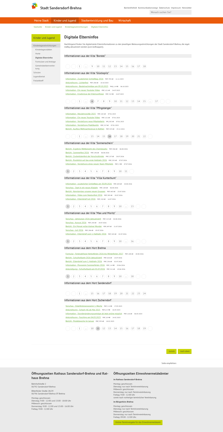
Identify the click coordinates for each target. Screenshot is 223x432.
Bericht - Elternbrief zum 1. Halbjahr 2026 (84, 261)
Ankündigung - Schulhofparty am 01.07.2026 (85, 269)
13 (115, 66)
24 (144, 293)
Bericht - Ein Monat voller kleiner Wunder (84, 226)
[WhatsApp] (188, 363)
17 (138, 66)
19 (127, 136)
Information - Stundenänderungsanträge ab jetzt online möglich (94, 313)
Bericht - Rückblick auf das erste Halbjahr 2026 (86, 160)
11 (103, 66)
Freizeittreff (38, 80)
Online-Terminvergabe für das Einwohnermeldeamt (138, 422)
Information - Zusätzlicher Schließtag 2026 (84, 78)
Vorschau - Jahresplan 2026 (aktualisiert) (83, 218)
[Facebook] (182, 363)
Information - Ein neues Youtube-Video (83, 90)
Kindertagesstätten (43, 49)
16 (133, 66)
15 (127, 66)
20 (133, 136)
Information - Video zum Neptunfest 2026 (84, 195)
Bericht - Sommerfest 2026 (77, 152)
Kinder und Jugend (65, 20)
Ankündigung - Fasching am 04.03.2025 (83, 317)
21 (138, 136)
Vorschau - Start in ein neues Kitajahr (82, 187)
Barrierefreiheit (130, 7)
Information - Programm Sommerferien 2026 (85, 265)
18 (144, 66)
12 (109, 66)
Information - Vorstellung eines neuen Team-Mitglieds (89, 164)
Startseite (38, 27)
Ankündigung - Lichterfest (77, 82)
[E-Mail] (185, 363)
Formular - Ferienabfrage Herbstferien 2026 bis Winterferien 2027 (94, 253)
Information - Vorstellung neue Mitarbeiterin (85, 121)
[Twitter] (179, 363)
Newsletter (187, 7)
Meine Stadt (41, 20)
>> (168, 101)
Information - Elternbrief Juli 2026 (80, 199)
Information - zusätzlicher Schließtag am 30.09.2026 (89, 183)
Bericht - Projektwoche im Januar (80, 321)
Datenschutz (164, 7)
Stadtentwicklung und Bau (97, 20)
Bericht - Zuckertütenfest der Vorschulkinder (85, 156)
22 (144, 136)
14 (121, 66)
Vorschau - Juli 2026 (74, 230)
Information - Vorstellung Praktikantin (82, 125)
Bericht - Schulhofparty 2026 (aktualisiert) (84, 257)
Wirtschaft (124, 20)
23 (138, 293)
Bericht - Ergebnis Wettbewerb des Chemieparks (86, 148)
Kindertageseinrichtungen (76, 27)
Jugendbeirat (39, 76)
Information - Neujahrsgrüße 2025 (81, 113)
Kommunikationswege (148, 7)
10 (98, 66)
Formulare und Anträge (45, 61)
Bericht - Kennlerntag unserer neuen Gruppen (85, 191)
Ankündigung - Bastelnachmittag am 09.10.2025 (87, 86)
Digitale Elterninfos (99, 27)
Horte (37, 53)
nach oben (185, 351)
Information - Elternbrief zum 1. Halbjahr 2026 (86, 234)
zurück (172, 351)
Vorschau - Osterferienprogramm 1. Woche (84, 306)
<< (68, 66)
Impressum (176, 7)
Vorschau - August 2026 (76, 222)
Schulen (37, 72)
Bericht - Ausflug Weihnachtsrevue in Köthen (85, 128)
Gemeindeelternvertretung (45, 67)
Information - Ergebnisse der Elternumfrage (85, 94)
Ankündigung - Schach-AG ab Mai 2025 (83, 309)
